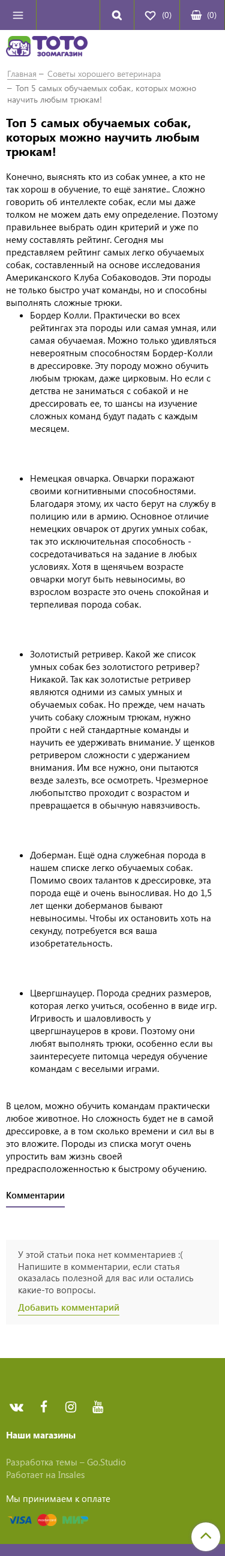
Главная (22, 73)
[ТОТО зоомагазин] (47, 48)
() (212, 14)
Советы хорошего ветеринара (104, 73)
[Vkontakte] (16, 1406)
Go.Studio (106, 1462)
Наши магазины (41, 1435)
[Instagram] (70, 1406)
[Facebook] (43, 1406)
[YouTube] (97, 1406)
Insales (71, 1474)
